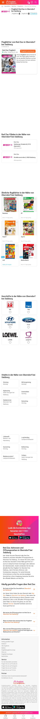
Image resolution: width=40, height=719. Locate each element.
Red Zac (14, 6)
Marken (3, 648)
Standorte (20, 6)
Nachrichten (4, 656)
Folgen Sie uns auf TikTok (8, 670)
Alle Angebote (5, 645)
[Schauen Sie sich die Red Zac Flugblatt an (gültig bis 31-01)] (9, 64)
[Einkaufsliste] (31, 2)
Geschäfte (7, 6)
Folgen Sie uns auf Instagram (9, 666)
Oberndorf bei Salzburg (19, 595)
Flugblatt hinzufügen (7, 654)
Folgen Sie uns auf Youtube (8, 668)
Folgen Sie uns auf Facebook (9, 664)
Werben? (3, 643)
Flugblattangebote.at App (8, 650)
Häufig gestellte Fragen (7, 641)
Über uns (3, 652)
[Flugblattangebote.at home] (11, 2)
